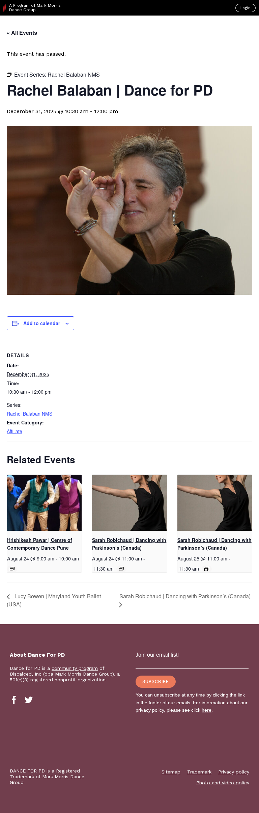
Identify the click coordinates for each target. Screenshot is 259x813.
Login (245, 8)
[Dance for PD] (33, 27)
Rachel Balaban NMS (29, 413)
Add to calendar (41, 323)
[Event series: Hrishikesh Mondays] (12, 569)
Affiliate (14, 431)
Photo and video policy (222, 782)
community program (75, 668)
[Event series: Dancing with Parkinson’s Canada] (121, 569)
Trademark (199, 772)
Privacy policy (233, 772)
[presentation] (44, 503)
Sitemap (171, 772)
